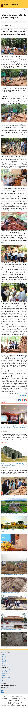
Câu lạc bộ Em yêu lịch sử (6, 677)
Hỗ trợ (3, 665)
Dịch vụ (3, 675)
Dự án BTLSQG (4, 663)
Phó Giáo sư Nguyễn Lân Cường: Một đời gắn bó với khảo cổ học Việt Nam (11, 552)
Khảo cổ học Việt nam (17, 22)
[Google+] (22, 400)
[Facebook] (19, 400)
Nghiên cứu (7, 22)
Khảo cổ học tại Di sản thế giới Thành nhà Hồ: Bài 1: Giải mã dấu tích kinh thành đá (13, 513)
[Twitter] (20, 400)
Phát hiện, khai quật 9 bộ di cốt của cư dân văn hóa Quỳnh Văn (10, 592)
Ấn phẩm (4, 679)
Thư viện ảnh (4, 673)
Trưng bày (4, 660)
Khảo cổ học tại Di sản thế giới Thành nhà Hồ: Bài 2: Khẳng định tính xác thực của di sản (13, 495)
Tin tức (3, 658)
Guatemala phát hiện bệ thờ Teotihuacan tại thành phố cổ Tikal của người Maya (12, 647)
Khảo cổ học (11, 22)
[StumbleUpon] (26, 400)
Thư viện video (4, 671)
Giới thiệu (4, 656)
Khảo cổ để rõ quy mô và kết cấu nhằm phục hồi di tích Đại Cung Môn (11, 629)
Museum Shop (4, 681)
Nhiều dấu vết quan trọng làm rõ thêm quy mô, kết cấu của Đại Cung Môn (11, 611)
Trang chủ (3, 22)
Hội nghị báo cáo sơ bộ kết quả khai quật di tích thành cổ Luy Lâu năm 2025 (12, 574)
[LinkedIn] (24, 400)
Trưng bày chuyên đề (6, 670)
